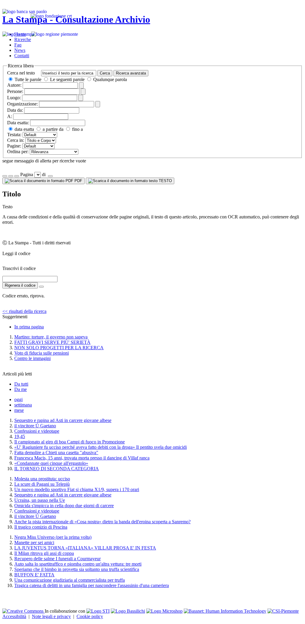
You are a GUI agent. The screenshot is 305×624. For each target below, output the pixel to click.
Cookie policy (90, 616)
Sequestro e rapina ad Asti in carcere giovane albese (62, 420)
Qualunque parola (109, 79)
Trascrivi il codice (19, 268)
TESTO (165, 180)
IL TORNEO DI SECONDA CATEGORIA (56, 468)
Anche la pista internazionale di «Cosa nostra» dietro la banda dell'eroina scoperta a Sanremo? (102, 521)
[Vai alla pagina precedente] (16, 176)
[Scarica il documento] (41, 287)
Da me (20, 389)
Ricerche (22, 39)
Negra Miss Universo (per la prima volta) (52, 537)
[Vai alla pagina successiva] (50, 176)
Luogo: (14, 97)
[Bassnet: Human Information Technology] (225, 611)
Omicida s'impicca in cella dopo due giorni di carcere (64, 505)
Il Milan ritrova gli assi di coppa (44, 553)
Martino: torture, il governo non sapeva (51, 336)
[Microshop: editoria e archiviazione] (164, 611)
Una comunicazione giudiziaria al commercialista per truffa (69, 580)
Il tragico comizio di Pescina (40, 527)
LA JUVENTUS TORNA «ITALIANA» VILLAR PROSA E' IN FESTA (85, 547)
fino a (77, 129)
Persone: (15, 91)
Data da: (15, 110)
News (19, 50)
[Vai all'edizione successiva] (10, 176)
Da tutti (21, 383)
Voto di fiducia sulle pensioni (41, 353)
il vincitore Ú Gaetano (35, 425)
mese (19, 410)
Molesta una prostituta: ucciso (42, 478)
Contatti (21, 55)
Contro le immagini (32, 358)
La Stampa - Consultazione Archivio (76, 19)
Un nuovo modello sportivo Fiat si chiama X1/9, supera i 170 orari (76, 489)
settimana (23, 404)
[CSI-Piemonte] (283, 611)
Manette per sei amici (34, 542)
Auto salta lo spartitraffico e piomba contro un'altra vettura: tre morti (77, 563)
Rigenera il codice (20, 285)
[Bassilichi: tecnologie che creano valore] (128, 611)
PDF (77, 180)
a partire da (52, 129)
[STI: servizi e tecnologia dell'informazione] (98, 611)
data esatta (23, 129)
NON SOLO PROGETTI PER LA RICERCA (59, 347)
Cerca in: (15, 140)
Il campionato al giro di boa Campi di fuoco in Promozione (69, 441)
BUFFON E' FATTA (34, 574)
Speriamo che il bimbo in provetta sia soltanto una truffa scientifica (76, 569)
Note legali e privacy (51, 616)
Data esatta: (18, 122)
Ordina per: (18, 151)
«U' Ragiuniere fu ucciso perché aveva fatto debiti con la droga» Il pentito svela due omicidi (100, 447)
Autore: (14, 85)
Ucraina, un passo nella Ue (39, 500)
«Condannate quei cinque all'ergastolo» (51, 463)
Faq (17, 44)
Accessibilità (14, 616)
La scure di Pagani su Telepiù (42, 484)
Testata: (14, 134)
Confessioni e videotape (36, 431)
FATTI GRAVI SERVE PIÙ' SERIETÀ (52, 342)
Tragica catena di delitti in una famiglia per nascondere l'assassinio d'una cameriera (91, 585)
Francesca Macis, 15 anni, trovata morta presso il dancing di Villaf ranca (82, 457)
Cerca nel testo (21, 72)
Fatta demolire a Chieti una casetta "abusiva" (56, 452)
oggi (18, 399)
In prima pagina (29, 326)
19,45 (19, 436)
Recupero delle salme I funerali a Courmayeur (57, 558)
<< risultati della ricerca (24, 311)
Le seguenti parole (67, 79)
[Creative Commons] (23, 611)
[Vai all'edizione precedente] (4, 176)
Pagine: (14, 145)
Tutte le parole (28, 79)
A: (9, 116)
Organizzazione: (22, 103)
